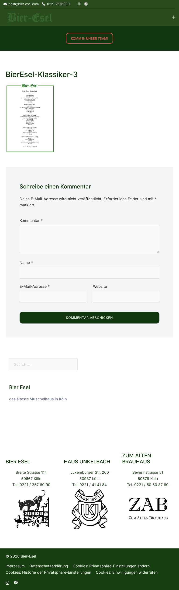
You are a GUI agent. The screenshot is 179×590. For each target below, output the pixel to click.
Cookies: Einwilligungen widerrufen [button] (127, 572)
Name (26, 262)
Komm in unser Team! (89, 38)
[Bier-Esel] (29, 17)
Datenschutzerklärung (48, 566)
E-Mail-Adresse (35, 286)
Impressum (15, 566)
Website (100, 286)
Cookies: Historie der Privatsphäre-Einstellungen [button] (48, 572)
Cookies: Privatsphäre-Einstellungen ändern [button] (111, 566)
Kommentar (31, 220)
